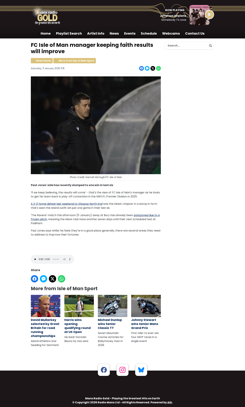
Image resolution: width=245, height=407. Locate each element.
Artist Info (95, 33)
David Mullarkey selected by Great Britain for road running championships (45, 328)
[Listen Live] (209, 14)
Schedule (149, 33)
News (114, 33)
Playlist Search (69, 33)
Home (46, 33)
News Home (43, 60)
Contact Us (194, 33)
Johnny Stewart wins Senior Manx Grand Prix (144, 324)
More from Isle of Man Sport (76, 60)
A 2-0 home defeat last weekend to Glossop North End (66, 204)
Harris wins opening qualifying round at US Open (77, 326)
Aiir (169, 402)
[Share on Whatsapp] (158, 68)
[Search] (210, 46)
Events (130, 33)
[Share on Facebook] (141, 68)
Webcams (171, 33)
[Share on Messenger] (147, 68)
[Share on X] (152, 68)
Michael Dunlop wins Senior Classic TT (110, 324)
